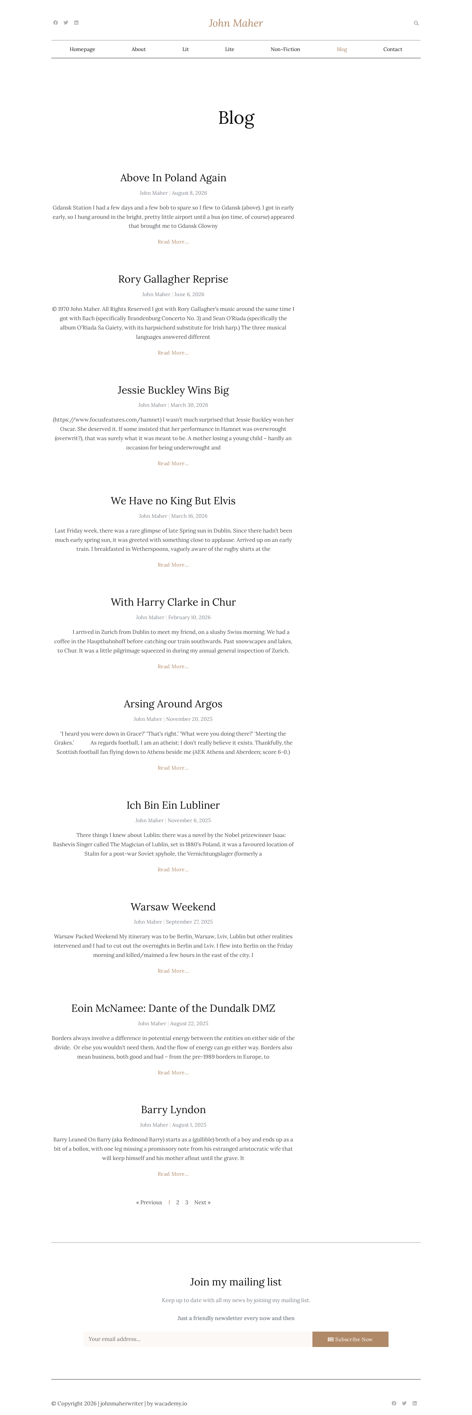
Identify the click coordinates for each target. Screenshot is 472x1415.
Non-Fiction (285, 49)
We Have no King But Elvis (173, 500)
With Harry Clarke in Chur (173, 602)
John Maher (236, 23)
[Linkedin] (76, 22)
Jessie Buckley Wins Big (173, 389)
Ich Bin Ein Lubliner (173, 805)
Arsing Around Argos (173, 703)
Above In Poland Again (173, 177)
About (139, 49)
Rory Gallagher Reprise (173, 279)
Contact (392, 49)
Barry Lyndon (173, 1109)
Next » (202, 1202)
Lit (185, 49)
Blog (342, 49)
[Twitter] (66, 22)
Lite (229, 49)
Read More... (173, 241)
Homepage (82, 49)
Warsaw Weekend (173, 906)
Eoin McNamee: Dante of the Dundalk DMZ (173, 1008)
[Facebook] (55, 22)
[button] (416, 23)
